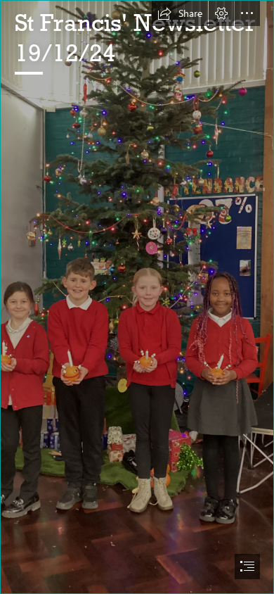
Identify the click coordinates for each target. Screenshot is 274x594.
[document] (137, 297)
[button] (180, 13)
